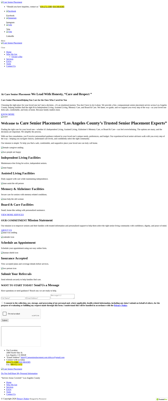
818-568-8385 (24, 362)
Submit (4, 320)
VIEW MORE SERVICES (12, 215)
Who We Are (11, 54)
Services (9, 59)
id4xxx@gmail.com (56, 357)
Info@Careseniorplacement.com (34, 357)
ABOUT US (6, 230)
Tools (8, 64)
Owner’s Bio (17, 57)
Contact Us (11, 66)
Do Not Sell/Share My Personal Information (19, 373)
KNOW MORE (7, 114)
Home (8, 52)
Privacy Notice (120, 305)
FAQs (8, 61)
